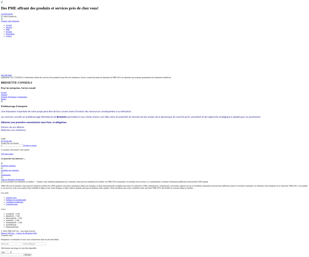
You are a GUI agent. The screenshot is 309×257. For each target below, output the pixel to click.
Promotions (12, 97)
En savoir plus (6, 141)
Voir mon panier (7, 154)
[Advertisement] (154, 56)
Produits (4, 97)
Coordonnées (22, 97)
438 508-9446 (6, 75)
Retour (3, 99)
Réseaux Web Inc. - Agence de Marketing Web (19, 233)
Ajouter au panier (30, 145)
